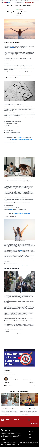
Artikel (12, 5)
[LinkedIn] (3, 439)
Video (20, 5)
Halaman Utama (30, 431)
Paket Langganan (28, 2)
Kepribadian (21, 9)
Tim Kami (29, 434)
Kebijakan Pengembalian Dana (8, 444)
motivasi (19, 137)
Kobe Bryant (11, 191)
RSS (18, 444)
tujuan (26, 117)
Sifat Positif (13, 374)
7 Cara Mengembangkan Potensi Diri (21, 265)
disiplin (20, 250)
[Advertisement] (19, 150)
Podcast (16, 5)
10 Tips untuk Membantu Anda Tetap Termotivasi (21, 213)
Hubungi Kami (30, 437)
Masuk (33, 2)
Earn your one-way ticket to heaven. (5, 437)
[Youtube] (4, 439)
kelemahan (11, 209)
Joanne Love (21, 15)
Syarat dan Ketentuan (14, 444)
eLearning (24, 5)
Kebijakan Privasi (2, 444)
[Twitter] (2, 439)
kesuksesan (12, 47)
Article (17, 9)
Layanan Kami (29, 5)
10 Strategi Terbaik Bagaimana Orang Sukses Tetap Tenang (21, 139)
